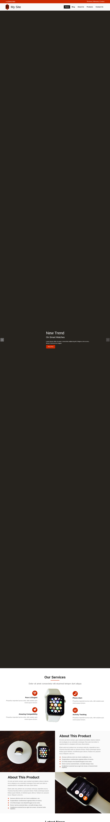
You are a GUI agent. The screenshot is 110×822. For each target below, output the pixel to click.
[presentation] (2, 340)
